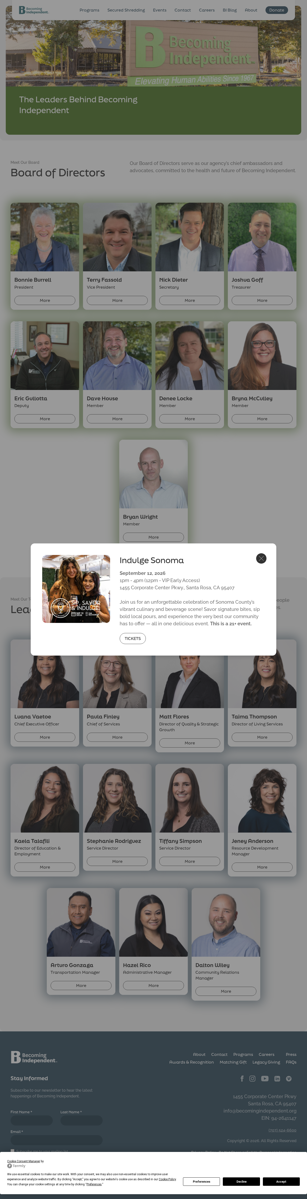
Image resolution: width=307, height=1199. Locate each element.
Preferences (201, 1181)
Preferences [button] (94, 1184)
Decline (241, 1181)
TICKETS (133, 638)
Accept (281, 1181)
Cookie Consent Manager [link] (23, 1161)
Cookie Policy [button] (167, 1179)
